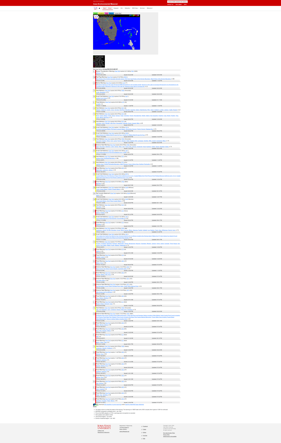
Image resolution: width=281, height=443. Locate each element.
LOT (123, 102)
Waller (104, 245)
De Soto (117, 110)
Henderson (99, 348)
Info (121, 8)
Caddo (171, 110)
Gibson (98, 263)
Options (111, 13)
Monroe (102, 325)
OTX (122, 156)
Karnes (126, 230)
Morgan (98, 304)
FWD (122, 90)
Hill (100, 309)
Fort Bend (103, 243)
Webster (98, 110)
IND (123, 168)
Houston (98, 243)
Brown (102, 304)
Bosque (119, 309)
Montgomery (132, 243)
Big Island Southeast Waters (103, 129)
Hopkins (104, 141)
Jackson (166, 110)
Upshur (101, 115)
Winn (148, 110)
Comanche (159, 141)
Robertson (104, 309)
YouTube (145, 435)
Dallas (167, 146)
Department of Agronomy (103, 432)
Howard (134, 123)
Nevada (107, 123)
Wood (97, 115)
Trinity (171, 243)
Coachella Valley (122, 269)
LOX (126, 151)
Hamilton (146, 141)
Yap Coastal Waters (101, 201)
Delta (128, 141)
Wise (120, 146)
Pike (106, 274)
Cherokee (126, 115)
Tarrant (157, 146)
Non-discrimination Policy (169, 433)
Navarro (104, 348)
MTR (126, 174)
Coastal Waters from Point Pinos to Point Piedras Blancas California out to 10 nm (155, 176)
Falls (97, 309)
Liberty (162, 243)
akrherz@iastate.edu (124, 431)
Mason (98, 342)
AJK (126, 96)
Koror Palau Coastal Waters (114, 201)
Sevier (129, 123)
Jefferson (98, 73)
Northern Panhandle (144, 164)
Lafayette (125, 123)
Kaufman (148, 146)
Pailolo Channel (141, 129)
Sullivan (98, 354)
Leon (108, 309)
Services (142, 8)
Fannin (119, 141)
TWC (128, 313)
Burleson (115, 243)
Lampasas (140, 141)
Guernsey (98, 183)
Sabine (137, 110)
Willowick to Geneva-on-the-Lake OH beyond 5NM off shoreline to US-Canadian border (118, 85)
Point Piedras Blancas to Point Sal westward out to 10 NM (111, 152)
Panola (131, 115)
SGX (128, 267)
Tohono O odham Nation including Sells (116, 319)
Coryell (154, 141)
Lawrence (105, 170)
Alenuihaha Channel (131, 129)
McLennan (124, 309)
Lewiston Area (99, 164)
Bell (136, 141)
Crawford (98, 360)
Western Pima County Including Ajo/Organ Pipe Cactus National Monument (131, 317)
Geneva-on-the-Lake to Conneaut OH (134, 86)
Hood (144, 146)
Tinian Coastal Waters (101, 189)
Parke (97, 395)
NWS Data (135, 8)
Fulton (101, 342)
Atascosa (135, 230)
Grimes (126, 243)
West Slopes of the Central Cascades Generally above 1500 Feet (113, 79)
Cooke (97, 92)
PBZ (123, 181)
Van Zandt (98, 141)
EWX (122, 228)
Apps (104, 8)
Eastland (132, 141)
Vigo (97, 383)
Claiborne (103, 110)
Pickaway (98, 224)
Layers (95, 13)
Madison (117, 245)
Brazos (175, 243)
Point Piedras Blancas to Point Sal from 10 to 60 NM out (110, 218)
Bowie (168, 115)
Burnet (170, 230)
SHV (122, 108)
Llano (173, 230)
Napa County (99, 269)
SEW (125, 77)
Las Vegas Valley (100, 280)
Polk (101, 245)
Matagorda (123, 245)
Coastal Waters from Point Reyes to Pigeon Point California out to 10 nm (114, 176)
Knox (101, 263)
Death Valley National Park (131, 286)
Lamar (115, 141)
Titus (177, 115)
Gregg (113, 115)
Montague (102, 92)
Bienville (127, 110)
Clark (97, 389)
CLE (124, 83)
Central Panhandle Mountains (112, 164)
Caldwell (156, 110)
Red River (122, 110)
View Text (117, 71)
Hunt (111, 141)
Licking (98, 212)
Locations (101, 13)
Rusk (122, 115)
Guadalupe (99, 230)
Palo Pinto (102, 146)
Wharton (149, 243)
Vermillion (105, 395)
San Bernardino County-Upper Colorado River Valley (109, 286)
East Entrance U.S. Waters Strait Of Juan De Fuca (109, 135)
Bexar (122, 230)
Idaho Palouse (124, 164)
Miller (138, 123)
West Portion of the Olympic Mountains (161, 79)
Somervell (139, 146)
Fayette (140, 230)
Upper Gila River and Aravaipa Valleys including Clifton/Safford (143, 315)
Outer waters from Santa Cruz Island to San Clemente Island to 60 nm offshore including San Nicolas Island (124, 236)
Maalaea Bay (149, 129)
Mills (150, 141)
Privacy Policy (166, 434)
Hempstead (119, 123)
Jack (123, 146)
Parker (153, 146)
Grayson (124, 141)
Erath (97, 146)
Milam (164, 141)
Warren (112, 401)
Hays (160, 230)
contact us (170, 4)
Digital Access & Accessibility (170, 436)
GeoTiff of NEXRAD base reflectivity (134, 404)
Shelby (143, 115)
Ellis (130, 146)
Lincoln (108, 110)
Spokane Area (99, 158)
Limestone (113, 309)
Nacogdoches (137, 115)
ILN (123, 211)
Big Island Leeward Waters (118, 129)
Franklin (173, 115)
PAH (132, 71)
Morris (101, 117)
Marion (106, 115)
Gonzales (113, 230)
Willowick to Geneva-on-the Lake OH (114, 86)
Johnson (134, 146)
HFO (126, 127)
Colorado (166, 243)
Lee (149, 230)
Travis (156, 230)
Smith (109, 115)
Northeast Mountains (109, 158)
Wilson (130, 230)
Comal (118, 230)
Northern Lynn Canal (101, 98)
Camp (97, 117)
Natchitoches (143, 110)
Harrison (118, 115)
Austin (112, 245)
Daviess (98, 274)
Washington (99, 170)
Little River (113, 123)
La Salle (98, 104)
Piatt (97, 336)
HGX (122, 242)
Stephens (107, 146)
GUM (126, 187)
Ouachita (132, 110)
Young (127, 146)
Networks (127, 8)
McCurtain (98, 207)
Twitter (144, 429)
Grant (152, 110)
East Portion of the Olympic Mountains (140, 79)
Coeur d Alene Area (133, 164)
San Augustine (154, 115)
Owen (97, 325)
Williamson (165, 230)
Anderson (109, 348)
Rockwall (162, 146)
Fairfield (102, 212)
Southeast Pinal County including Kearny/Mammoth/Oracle (111, 315)
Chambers (143, 243)
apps (185, 4)
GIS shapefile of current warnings (112, 404)
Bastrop (152, 230)
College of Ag (101, 430)
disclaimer (179, 4)
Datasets (116, 8)
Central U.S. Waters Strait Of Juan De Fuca (133, 135)
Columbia (98, 123)
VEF (128, 278)
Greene (101, 298)
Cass (165, 115)
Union (112, 110)
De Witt (109, 230)
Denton (116, 146)
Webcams (149, 8)
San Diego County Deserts (110, 269)
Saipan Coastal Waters (114, 189)
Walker (109, 245)
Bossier (175, 110)
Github (144, 432)
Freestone (130, 309)
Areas (109, 8)
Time (106, 13)
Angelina (161, 115)
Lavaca (104, 230)
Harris (158, 243)
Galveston (109, 243)
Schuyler (106, 304)
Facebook (145, 426)
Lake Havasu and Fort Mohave (104, 292)
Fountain (104, 401)
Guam (97, 195)
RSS (144, 438)
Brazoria (138, 243)
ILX (123, 302)
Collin (112, 146)
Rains (108, 141)
